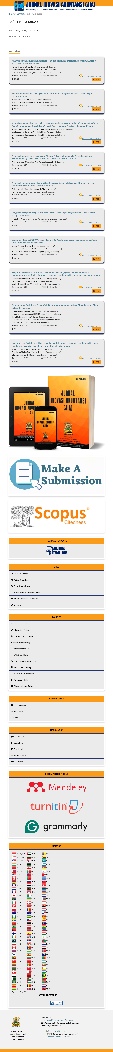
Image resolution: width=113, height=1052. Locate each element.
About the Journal (18, 1034)
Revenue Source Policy (24, 674)
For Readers (18, 737)
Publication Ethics (22, 624)
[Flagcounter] (56, 924)
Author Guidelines (21, 580)
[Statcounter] (56, 1003)
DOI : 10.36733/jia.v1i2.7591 (91, 166)
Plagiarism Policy (21, 630)
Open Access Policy (21, 642)
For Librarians (20, 749)
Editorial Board (20, 705)
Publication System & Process (27, 592)
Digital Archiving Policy (23, 686)
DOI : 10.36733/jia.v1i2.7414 (91, 139)
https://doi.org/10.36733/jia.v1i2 (27, 30)
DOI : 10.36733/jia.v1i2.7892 (91, 288)
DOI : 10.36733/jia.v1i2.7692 (91, 255)
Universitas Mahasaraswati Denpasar (57, 1020)
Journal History (17, 1039)
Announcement (17, 1037)
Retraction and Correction (24, 661)
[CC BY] (52, 1031)
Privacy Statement (21, 649)
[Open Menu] (9, 3)
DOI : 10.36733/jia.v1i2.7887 (91, 222)
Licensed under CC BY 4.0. (58, 1037)
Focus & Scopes (21, 574)
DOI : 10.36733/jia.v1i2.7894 (91, 358)
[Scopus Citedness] (50, 530)
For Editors (18, 762)
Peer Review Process (22, 586)
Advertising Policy (21, 680)
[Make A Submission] (56, 494)
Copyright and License (23, 636)
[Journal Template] (56, 551)
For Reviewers (20, 755)
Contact (16, 718)
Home (12, 14)
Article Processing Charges (26, 598)
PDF (97, 79)
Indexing (17, 605)
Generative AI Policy (22, 667)
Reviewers (18, 711)
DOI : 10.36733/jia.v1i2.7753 (91, 76)
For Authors (18, 743)
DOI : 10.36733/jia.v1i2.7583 (91, 106)
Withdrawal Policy (21, 655)
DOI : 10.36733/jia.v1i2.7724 (91, 326)
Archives (20, 14)
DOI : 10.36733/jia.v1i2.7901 (91, 195)
